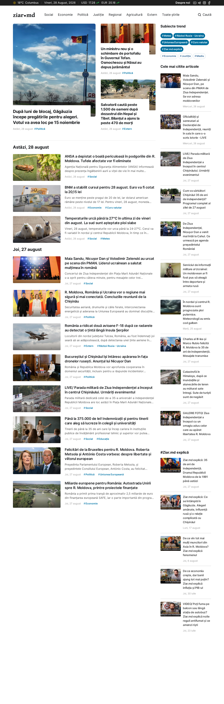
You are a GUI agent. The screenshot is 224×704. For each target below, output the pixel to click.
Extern (152, 14)
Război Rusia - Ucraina (189, 35)
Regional (115, 14)
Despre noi (183, 2)
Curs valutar (199, 42)
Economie (65, 14)
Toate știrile (170, 14)
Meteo (166, 35)
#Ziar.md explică (174, 452)
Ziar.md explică (172, 49)
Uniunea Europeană (174, 42)
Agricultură (134, 14)
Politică (83, 14)
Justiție (98, 14)
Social (48, 14)
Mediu (199, 56)
